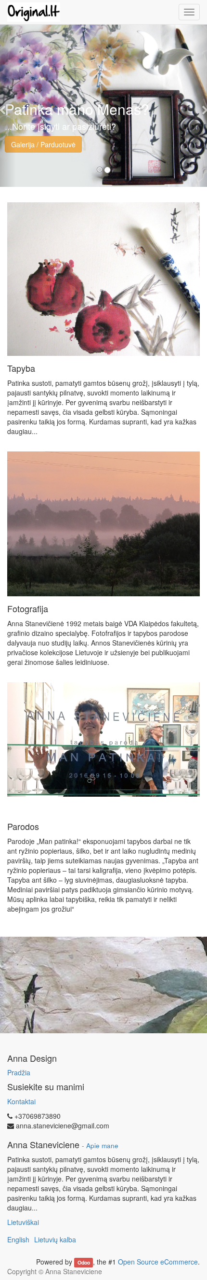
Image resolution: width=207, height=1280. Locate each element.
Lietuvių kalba (55, 1239)
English (18, 1239)
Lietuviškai (23, 1222)
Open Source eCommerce (158, 1261)
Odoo (84, 1262)
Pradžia (18, 1072)
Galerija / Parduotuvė (43, 144)
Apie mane (102, 1145)
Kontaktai (21, 1101)
